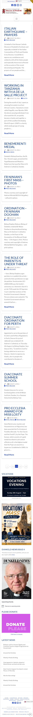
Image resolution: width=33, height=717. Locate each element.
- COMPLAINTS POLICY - (9, 714)
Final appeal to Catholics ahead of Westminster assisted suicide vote (14, 663)
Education (12, 700)
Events (17, 699)
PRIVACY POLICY (24, 711)
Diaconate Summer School (13, 377)
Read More (9, 75)
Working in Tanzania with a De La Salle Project (15, 90)
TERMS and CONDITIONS (11, 711)
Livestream (13, 698)
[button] (16, 19)
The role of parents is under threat (16, 261)
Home (6, 698)
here (13, 554)
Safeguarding (25, 699)
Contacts (20, 700)
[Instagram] (21, 5)
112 (13, 466)
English (19, 1)
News (12, 699)
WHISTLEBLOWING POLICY (23, 714)
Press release (10, 40)
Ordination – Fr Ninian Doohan (15, 211)
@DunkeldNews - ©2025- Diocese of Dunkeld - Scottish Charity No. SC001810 (16, 709)
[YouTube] (18, 5)
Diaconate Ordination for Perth (14, 320)
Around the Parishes (9, 653)
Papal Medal (9, 420)
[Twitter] (15, 5)
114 (20, 466)
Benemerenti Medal (15, 145)
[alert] (16, 606)
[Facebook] (12, 5)
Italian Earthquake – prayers (15, 32)
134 (26, 466)
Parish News (9, 152)
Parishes (6, 699)
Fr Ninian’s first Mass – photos (14, 180)
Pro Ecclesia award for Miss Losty (14, 411)
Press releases (10, 188)
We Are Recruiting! (9, 675)
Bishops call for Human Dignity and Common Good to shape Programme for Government (16, 646)
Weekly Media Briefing (10, 657)
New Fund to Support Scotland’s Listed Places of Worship (15, 670)
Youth (24, 98)
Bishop (20, 698)
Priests (26, 698)
